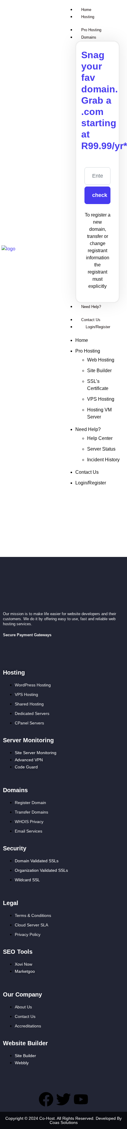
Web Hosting (100, 359)
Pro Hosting (87, 350)
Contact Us (87, 472)
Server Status (101, 448)
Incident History (103, 459)
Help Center (100, 438)
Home (81, 340)
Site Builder (99, 370)
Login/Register (90, 482)
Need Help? (88, 429)
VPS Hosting (100, 399)
